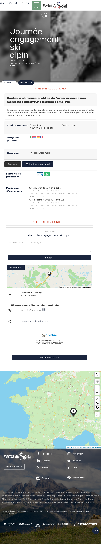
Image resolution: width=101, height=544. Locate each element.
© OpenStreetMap (85, 447)
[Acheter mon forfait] (10, 3)
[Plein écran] (97, 374)
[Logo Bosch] (64, 524)
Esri (72, 447)
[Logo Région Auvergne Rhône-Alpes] (10, 524)
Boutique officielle (9, 513)
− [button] (97, 392)
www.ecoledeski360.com (36, 321)
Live (2, 3)
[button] (16, 3)
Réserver (12, 164)
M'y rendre (15, 267)
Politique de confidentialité (27, 511)
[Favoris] (21, 3)
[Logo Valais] (37, 524)
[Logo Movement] (49, 524)
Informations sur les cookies (56, 511)
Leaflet (68, 447)
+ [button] (97, 387)
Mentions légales (8, 511)
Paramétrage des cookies (79, 511)
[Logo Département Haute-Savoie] (25, 524)
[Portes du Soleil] (55, 5)
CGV (41, 511)
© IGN (77, 447)
